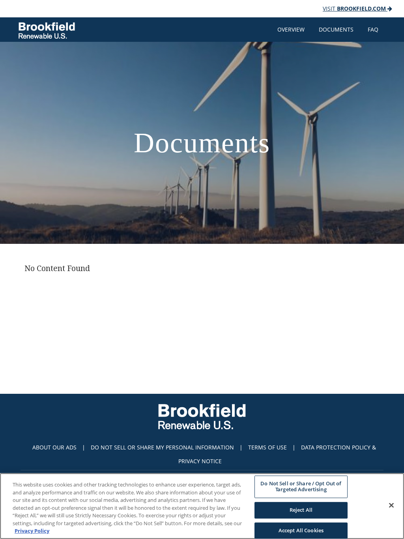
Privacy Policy (32, 530)
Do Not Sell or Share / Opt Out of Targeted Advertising (300, 486)
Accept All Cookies (301, 530)
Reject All (301, 509)
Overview (291, 29)
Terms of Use (267, 447)
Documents (336, 29)
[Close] (391, 505)
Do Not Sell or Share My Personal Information (162, 447)
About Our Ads (54, 447)
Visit (354, 8)
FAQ (373, 29)
